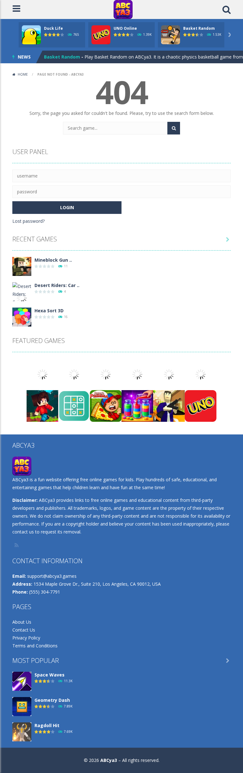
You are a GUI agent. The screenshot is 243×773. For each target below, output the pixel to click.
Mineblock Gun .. (53, 260)
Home (23, 74)
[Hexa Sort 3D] (21, 317)
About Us (21, 622)
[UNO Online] (200, 405)
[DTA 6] (169, 405)
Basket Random (199, 28)
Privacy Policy (26, 638)
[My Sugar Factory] (106, 374)
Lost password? (28, 221)
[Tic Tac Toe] (74, 405)
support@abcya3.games (52, 576)
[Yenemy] (74, 374)
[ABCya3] (123, 9)
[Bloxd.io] (42, 405)
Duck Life (53, 28)
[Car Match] (42, 374)
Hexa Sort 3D (49, 311)
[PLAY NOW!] (31, 34)
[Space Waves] (21, 681)
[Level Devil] (137, 374)
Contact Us (23, 630)
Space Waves (49, 675)
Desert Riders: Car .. (56, 285)
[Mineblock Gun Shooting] (21, 266)
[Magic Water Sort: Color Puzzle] (137, 405)
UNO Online (125, 28)
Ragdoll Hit (46, 725)
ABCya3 (108, 760)
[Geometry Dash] (21, 706)
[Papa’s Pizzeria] (106, 405)
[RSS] (17, 545)
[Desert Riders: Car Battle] (21, 298)
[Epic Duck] (200, 374)
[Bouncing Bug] (169, 374)
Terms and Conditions (35, 646)
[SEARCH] (173, 128)
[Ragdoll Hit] (21, 731)
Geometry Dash (52, 700)
